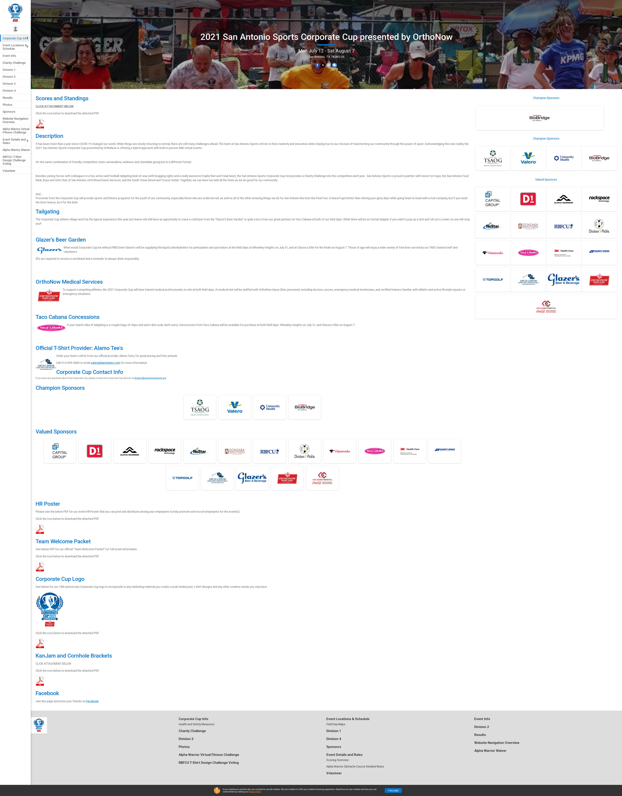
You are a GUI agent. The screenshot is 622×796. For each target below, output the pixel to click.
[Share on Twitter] (323, 65)
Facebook (92, 701)
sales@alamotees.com (105, 362)
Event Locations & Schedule (15, 47)
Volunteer (9, 170)
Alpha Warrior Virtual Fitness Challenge (16, 130)
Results (8, 97)
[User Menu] (15, 29)
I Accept (393, 790)
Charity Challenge (14, 62)
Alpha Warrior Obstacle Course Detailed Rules (355, 766)
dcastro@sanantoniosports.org (150, 378)
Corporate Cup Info (15, 38)
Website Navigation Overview (15, 120)
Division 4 (9, 90)
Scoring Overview (337, 760)
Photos (7, 104)
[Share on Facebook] (317, 65)
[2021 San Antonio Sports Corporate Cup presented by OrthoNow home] (15, 12)
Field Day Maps (335, 724)
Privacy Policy (254, 791)
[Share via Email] (328, 65)
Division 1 (9, 69)
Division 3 (9, 83)
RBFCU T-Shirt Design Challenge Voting (14, 160)
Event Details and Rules (14, 141)
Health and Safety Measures (196, 724)
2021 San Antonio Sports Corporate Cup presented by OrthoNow (326, 37)
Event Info (9, 55)
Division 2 (9, 76)
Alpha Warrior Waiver (16, 150)
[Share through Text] (334, 65)
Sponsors (9, 111)
